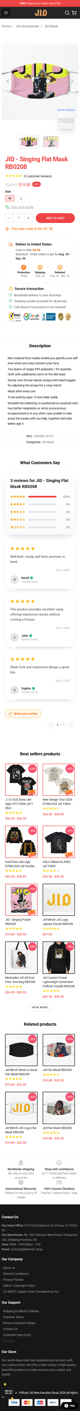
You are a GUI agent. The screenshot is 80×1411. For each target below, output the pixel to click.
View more (40, 1007)
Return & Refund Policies (19, 1323)
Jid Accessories (27, 26)
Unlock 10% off (8, 1392)
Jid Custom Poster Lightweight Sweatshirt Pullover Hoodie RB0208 (59, 982)
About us (9, 1267)
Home (6, 26)
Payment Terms (13, 1317)
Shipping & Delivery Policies (21, 1311)
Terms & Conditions (16, 1273)
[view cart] (74, 12)
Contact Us (10, 1329)
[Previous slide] (8, 81)
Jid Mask (51, 26)
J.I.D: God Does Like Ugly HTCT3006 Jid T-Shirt (19, 804)
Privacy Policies (13, 1279)
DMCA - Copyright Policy (19, 1285)
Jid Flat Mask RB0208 (57, 1070)
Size (8, 191)
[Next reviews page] (71, 725)
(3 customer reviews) (38, 176)
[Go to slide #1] (29, 141)
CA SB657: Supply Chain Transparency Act (31, 1291)
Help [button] (72, 1405)
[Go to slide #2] (51, 141)
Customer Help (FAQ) (17, 1335)
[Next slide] (71, 81)
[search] (67, 12)
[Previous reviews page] (50, 725)
